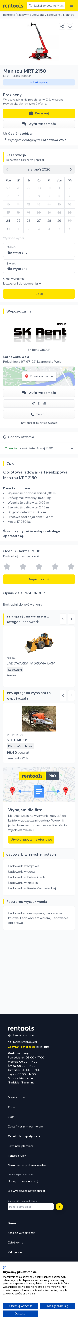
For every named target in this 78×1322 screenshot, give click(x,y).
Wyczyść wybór (13, 238)
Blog (11, 1117)
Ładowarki (54, 14)
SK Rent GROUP (39, 350)
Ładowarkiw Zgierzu (23, 883)
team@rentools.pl (25, 1042)
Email (42, 403)
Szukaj (12, 1223)
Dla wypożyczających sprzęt (26, 1191)
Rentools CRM (17, 1155)
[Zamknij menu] (71, 6)
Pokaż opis (38, 82)
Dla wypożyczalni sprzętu (24, 1181)
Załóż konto (15, 1242)
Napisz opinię (39, 579)
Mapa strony (16, 1097)
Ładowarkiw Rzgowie (23, 866)
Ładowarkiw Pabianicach (26, 877)
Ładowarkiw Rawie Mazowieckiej (32, 888)
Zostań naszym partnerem (25, 1126)
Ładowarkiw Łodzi (21, 872)
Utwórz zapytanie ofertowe (31, 839)
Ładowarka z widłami (35, 918)
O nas (12, 1107)
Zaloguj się (15, 1252)
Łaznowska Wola (53, 140)
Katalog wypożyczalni (22, 1233)
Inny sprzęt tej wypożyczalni (39, 423)
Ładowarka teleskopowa (26, 913)
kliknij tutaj (29, 1047)
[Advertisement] (39, 972)
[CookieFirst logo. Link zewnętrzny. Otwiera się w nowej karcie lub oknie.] (4, 1267)
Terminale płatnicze (21, 1146)
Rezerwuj (42, 113)
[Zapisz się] (59, 1206)
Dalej (39, 294)
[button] (39, 448)
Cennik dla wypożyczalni (24, 1136)
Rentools (9, 14)
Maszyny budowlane (30, 14)
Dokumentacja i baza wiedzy (27, 1165)
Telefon (42, 414)
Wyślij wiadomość (42, 124)
